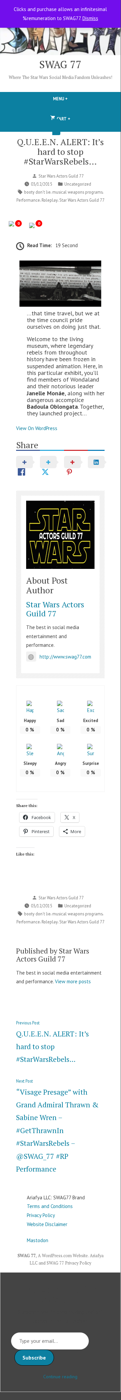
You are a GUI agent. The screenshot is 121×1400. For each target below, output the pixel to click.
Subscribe (34, 1357)
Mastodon (37, 1240)
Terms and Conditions (50, 1206)
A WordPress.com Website (63, 1256)
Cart (63, 117)
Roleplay (50, 200)
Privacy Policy (41, 1215)
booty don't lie (37, 192)
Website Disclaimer (47, 1224)
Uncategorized (77, 184)
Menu (71, 98)
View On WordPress (36, 428)
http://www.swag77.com (65, 657)
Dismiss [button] (90, 18)
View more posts (73, 981)
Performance (28, 200)
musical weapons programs (77, 192)
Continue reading (60, 1377)
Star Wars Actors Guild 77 (61, 176)
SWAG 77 (60, 64)
